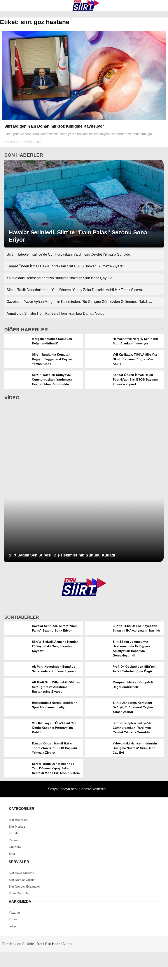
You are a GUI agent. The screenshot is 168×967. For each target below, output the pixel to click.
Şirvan (12, 71)
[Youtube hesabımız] (107, 959)
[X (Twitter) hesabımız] (54, 959)
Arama (123, 21)
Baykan (12, 53)
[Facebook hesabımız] (27, 959)
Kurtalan (14, 36)
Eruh (10, 45)
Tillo (11, 80)
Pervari (13, 62)
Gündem (13, 89)
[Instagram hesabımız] (80, 959)
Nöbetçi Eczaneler (22, 98)
